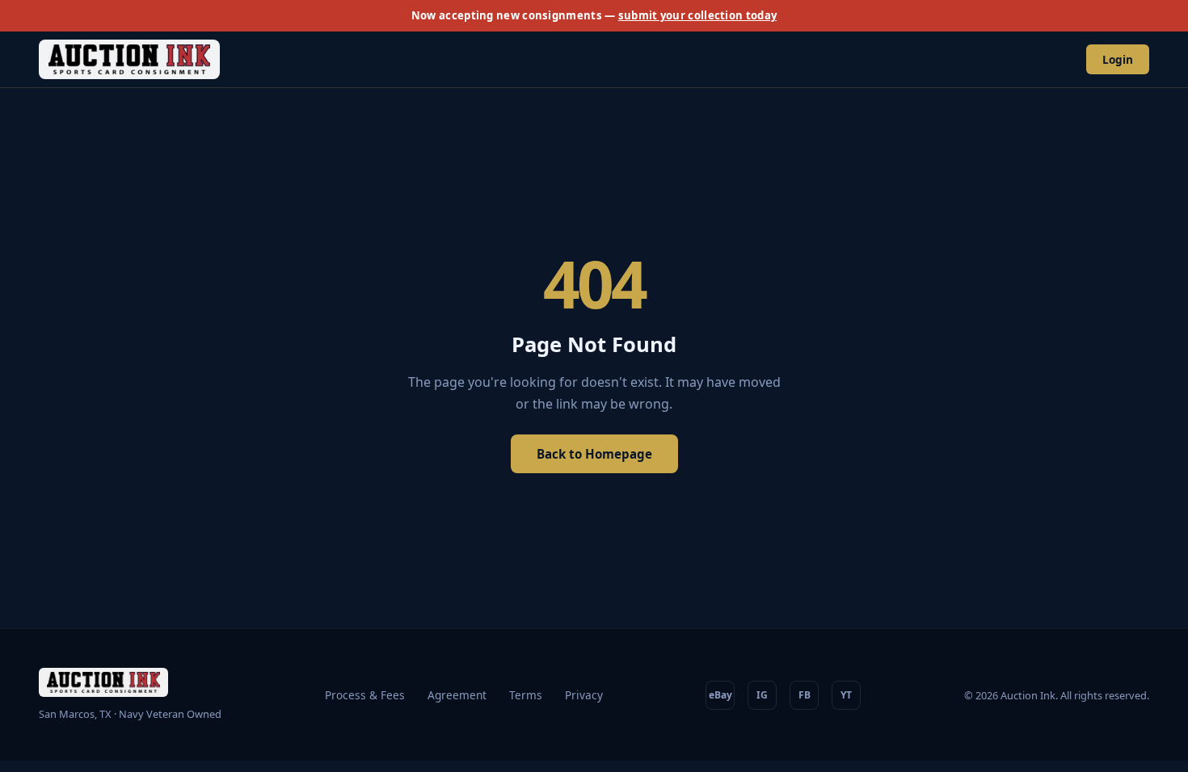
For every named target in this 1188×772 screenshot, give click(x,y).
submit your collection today (697, 15)
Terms (525, 695)
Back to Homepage (594, 454)
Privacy (584, 695)
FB (804, 695)
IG (762, 695)
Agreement (457, 695)
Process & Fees (365, 695)
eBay (720, 695)
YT (846, 695)
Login (1117, 59)
